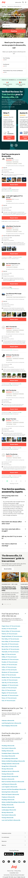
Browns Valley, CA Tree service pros (11, 631)
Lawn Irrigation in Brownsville (9, 787)
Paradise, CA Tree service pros (9, 662)
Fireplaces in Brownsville (8, 797)
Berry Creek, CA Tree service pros (10, 646)
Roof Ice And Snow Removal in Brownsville (13, 781)
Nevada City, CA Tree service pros (10, 649)
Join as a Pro (18, 2)
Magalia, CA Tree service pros (9, 693)
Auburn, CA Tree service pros (9, 669)
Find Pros (14, 31)
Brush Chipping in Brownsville (9, 725)
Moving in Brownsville (7, 769)
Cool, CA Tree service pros (8, 700)
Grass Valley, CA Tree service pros (10, 641)
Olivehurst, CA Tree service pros (10, 672)
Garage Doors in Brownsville (9, 766)
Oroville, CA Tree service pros (9, 628)
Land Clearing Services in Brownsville (11, 723)
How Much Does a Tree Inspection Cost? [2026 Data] (9, 588)
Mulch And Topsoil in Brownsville (10, 794)
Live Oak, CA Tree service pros (9, 680)
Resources (4, 841)
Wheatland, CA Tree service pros (10, 659)
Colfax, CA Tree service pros (9, 667)
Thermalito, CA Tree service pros (10, 651)
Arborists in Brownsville (8, 720)
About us (4, 845)
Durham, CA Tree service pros (9, 664)
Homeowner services (6, 833)
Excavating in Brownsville (8, 756)
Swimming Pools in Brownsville (10, 792)
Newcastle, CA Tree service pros (10, 695)
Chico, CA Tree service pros (9, 690)
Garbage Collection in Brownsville (10, 763)
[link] (4, 132)
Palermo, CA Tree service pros (9, 634)
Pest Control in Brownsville (9, 748)
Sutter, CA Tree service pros (9, 675)
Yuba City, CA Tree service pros (10, 682)
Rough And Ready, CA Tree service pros (12, 636)
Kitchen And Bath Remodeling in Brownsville (13, 761)
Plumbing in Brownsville (8, 745)
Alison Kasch (24, 584)
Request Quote (14, 184)
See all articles (8, 569)
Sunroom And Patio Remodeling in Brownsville (14, 789)
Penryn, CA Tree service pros (9, 698)
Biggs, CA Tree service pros (9, 654)
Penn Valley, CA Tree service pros (10, 639)
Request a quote (9, 137)
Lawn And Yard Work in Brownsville (11, 820)
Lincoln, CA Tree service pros (9, 687)
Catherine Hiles (6, 584)
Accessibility (14, 873)
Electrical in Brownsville (8, 779)
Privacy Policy (18, 870)
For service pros (5, 837)
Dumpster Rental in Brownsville (10, 776)
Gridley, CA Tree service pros (9, 657)
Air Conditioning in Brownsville (10, 758)
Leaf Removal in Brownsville (9, 784)
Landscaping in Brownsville (9, 810)
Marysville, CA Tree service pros (10, 644)
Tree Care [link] (4, 6)
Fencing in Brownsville (7, 774)
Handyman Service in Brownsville (10, 771)
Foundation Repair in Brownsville (10, 753)
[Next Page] (25, 481)
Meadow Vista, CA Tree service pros (11, 677)
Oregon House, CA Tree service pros (11, 626)
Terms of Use (10, 870)
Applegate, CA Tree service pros (10, 685)
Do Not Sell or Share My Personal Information (14, 875)
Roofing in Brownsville (7, 751)
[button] (4, 179)
